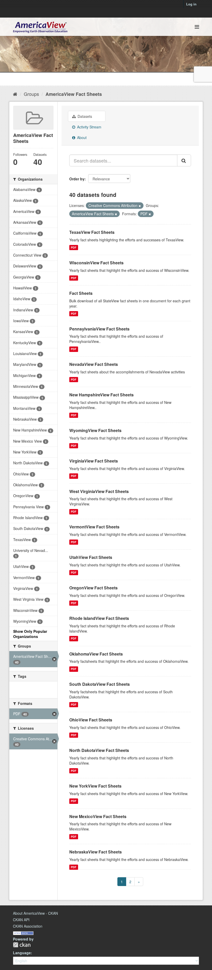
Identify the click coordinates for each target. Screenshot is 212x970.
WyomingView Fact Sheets (95, 430)
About (81, 137)
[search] (184, 160)
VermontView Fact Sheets (94, 527)
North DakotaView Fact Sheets (99, 750)
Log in (191, 4)
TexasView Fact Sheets (92, 232)
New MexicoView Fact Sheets (97, 816)
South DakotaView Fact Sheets (99, 684)
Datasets (84, 116)
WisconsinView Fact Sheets (96, 263)
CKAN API (21, 919)
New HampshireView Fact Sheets (101, 395)
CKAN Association (27, 926)
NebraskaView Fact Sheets (95, 852)
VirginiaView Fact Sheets (93, 461)
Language (22, 952)
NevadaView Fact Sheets (93, 364)
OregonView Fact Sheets (93, 588)
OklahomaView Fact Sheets (96, 654)
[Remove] (140, 206)
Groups (31, 93)
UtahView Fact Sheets (90, 557)
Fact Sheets (81, 293)
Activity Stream (88, 126)
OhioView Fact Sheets (90, 720)
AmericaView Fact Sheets (74, 94)
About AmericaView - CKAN (35, 913)
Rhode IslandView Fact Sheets (99, 618)
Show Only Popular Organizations (30, 634)
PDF (73, 247)
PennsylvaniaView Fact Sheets (99, 329)
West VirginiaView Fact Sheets (99, 491)
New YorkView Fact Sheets (95, 786)
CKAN (22, 945)
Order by (77, 178)
